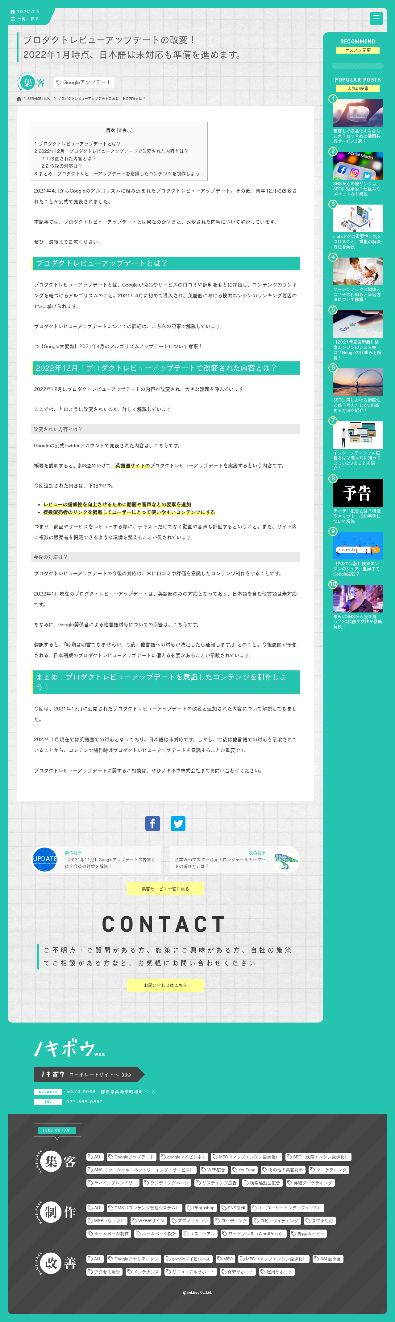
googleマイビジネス (186, 1157)
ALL (97, 1157)
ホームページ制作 (111, 1233)
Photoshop (203, 1208)
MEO (228, 1259)
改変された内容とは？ (68, 158)
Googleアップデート (87, 82)
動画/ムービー (310, 1233)
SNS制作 (236, 1208)
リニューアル (202, 1233)
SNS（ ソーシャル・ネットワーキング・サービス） (144, 1170)
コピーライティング (279, 1220)
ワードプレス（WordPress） (256, 1233)
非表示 (124, 130)
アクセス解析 (107, 1272)
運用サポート (279, 1272)
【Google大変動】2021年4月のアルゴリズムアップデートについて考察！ (121, 346)
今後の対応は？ (61, 166)
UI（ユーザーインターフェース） (290, 1208)
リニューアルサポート (193, 1272)
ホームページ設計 (159, 1233)
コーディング (234, 1220)
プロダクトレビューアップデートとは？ (77, 143)
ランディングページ (169, 1183)
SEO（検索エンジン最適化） (321, 1157)
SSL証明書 (330, 1259)
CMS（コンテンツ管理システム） (147, 1208)
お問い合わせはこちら (165, 985)
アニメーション (193, 1220)
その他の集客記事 (285, 1170)
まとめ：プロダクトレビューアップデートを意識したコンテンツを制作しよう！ (119, 173)
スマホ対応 (322, 1220)
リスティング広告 (219, 1183)
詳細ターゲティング (312, 1183)
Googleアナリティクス (136, 1259)
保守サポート (240, 1272)
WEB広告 (216, 1170)
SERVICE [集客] (39, 98)
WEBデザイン (151, 1220)
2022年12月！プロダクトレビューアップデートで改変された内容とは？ (111, 151)
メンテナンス (146, 1272)
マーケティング (331, 1170)
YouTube (247, 1170)
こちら (161, 445)
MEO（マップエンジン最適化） (249, 1157)
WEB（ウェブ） (109, 1220)
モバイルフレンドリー (115, 1183)
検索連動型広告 (265, 1183)
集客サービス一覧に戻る (165, 889)
